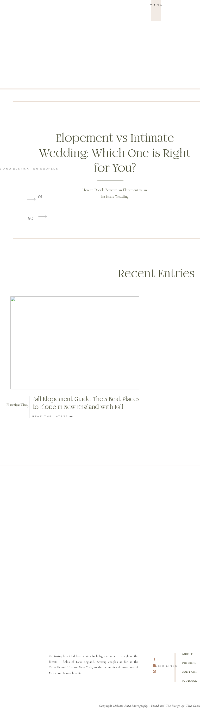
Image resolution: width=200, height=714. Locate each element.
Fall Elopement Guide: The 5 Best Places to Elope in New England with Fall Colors (86, 407)
